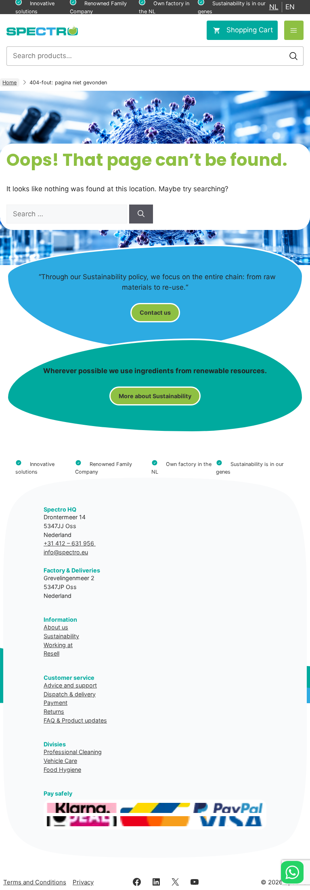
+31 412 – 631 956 (70, 543)
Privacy (83, 882)
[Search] (141, 214)
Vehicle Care (60, 760)
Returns (54, 711)
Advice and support (70, 685)
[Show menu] (294, 30)
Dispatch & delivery (70, 694)
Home (9, 82)
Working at (58, 644)
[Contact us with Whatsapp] (292, 872)
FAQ (49, 720)
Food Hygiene (62, 769)
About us (56, 627)
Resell (51, 653)
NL (274, 7)
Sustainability (61, 636)
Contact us (155, 312)
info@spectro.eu (66, 552)
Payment (55, 702)
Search (293, 56)
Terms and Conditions (34, 882)
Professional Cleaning (73, 751)
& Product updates (82, 720)
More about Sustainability (155, 396)
